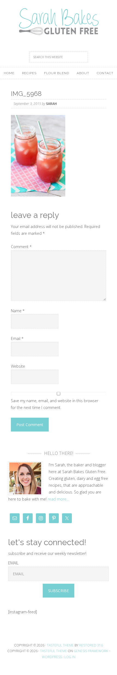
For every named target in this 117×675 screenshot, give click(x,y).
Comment (21, 246)
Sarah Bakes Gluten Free (58, 21)
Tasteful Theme (53, 651)
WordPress (52, 657)
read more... (58, 499)
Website (18, 366)
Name (17, 310)
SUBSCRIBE (58, 590)
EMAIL (13, 562)
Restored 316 (91, 645)
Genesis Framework (91, 651)
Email (17, 338)
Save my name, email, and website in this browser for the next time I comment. (54, 404)
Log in (69, 657)
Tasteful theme (60, 645)
